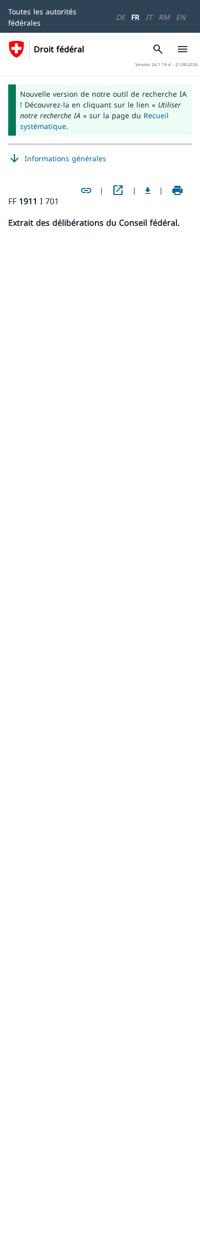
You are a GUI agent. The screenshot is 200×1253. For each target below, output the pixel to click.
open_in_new (118, 190)
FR (135, 17)
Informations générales (57, 159)
